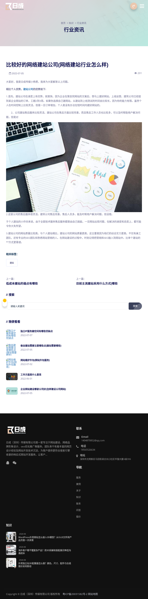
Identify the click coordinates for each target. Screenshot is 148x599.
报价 (78, 516)
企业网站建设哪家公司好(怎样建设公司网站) (43, 389)
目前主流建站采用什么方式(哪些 (97, 283)
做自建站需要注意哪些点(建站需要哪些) (41, 345)
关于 (78, 490)
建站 (12, 262)
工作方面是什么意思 (31, 374)
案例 (78, 484)
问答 (78, 510)
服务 (78, 477)
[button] (142, 6)
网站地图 (93, 594)
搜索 (135, 306)
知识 (71, 23)
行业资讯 (81, 23)
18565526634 (88, 449)
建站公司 (28, 89)
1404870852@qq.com (93, 440)
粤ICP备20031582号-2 (75, 594)
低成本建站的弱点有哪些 (22, 283)
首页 (63, 23)
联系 (78, 503)
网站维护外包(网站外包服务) (35, 360)
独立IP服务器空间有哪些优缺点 (37, 331)
